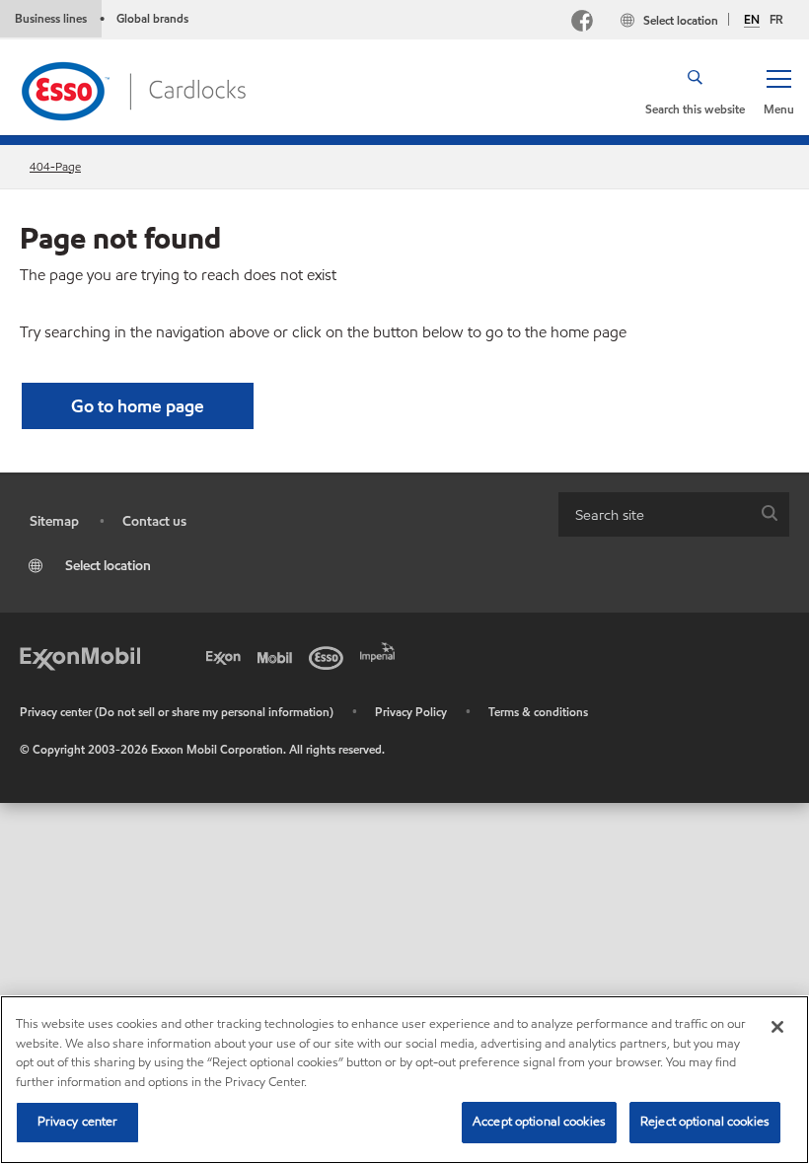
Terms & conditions (538, 711)
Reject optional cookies (705, 1121)
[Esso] (329, 656)
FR (776, 19)
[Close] (777, 1027)
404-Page (55, 166)
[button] (778, 90)
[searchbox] (654, 514)
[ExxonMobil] (80, 656)
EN (752, 20)
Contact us (154, 521)
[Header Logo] (133, 89)
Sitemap (54, 521)
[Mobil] (278, 656)
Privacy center (77, 1121)
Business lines (51, 18)
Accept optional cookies (539, 1121)
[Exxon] (227, 656)
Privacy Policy (411, 711)
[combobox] (673, 514)
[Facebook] (582, 23)
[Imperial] (380, 650)
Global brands (152, 18)
